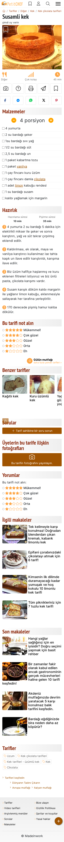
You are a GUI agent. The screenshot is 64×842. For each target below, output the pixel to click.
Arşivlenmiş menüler (16, 813)
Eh (25, 351)
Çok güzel (30, 335)
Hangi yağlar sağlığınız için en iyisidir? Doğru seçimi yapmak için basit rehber (44, 646)
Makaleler (10, 824)
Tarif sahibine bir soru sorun (34, 430)
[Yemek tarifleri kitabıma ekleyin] (56, 88)
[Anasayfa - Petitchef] (3, 11)
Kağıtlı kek (10, 396)
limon (19, 185)
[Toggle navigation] (58, 4)
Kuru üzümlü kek (39, 398)
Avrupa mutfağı (21, 787)
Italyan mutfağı (43, 787)
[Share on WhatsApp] (31, 100)
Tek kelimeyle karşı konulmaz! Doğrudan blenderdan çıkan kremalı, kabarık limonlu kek (44, 534)
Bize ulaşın (42, 802)
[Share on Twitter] (43, 100)
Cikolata (12, 767)
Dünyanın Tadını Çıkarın (26, 782)
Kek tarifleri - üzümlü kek (23, 761)
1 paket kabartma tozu (21, 160)
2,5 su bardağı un (18, 154)
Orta (26, 346)
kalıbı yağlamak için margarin (26, 198)
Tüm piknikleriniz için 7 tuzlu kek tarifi (44, 604)
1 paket (16, 166)
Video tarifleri (12, 808)
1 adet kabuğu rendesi (26, 185)
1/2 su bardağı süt (18, 147)
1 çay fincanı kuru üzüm (22, 173)
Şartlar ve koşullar (47, 813)
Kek (48, 761)
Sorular (8, 819)
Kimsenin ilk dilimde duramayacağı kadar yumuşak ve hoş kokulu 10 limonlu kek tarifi (44, 584)
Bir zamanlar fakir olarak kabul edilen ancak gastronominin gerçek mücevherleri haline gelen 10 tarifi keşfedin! (31, 673)
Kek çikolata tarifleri (34, 756)
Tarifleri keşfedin (14, 777)
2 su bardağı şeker (18, 135)
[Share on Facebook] (5, 100)
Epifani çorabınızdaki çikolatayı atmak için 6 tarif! (44, 556)
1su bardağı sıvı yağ (19, 141)
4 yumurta (12, 128)
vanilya (22, 166)
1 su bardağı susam (19, 192)
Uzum (11, 756)
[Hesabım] (38, 3)
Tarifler (8, 802)
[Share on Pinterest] (56, 100)
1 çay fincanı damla (25, 179)
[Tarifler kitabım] (30, 3)
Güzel (27, 340)
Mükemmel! (32, 330)
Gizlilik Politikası (45, 808)
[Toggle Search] (48, 3)
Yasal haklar (43, 819)
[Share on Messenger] (18, 100)
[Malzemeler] (5, 421)
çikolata (39, 179)
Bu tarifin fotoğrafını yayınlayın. (32, 463)
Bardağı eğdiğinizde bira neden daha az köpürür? (43, 723)
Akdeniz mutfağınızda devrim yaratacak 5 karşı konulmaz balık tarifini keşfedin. (44, 701)
